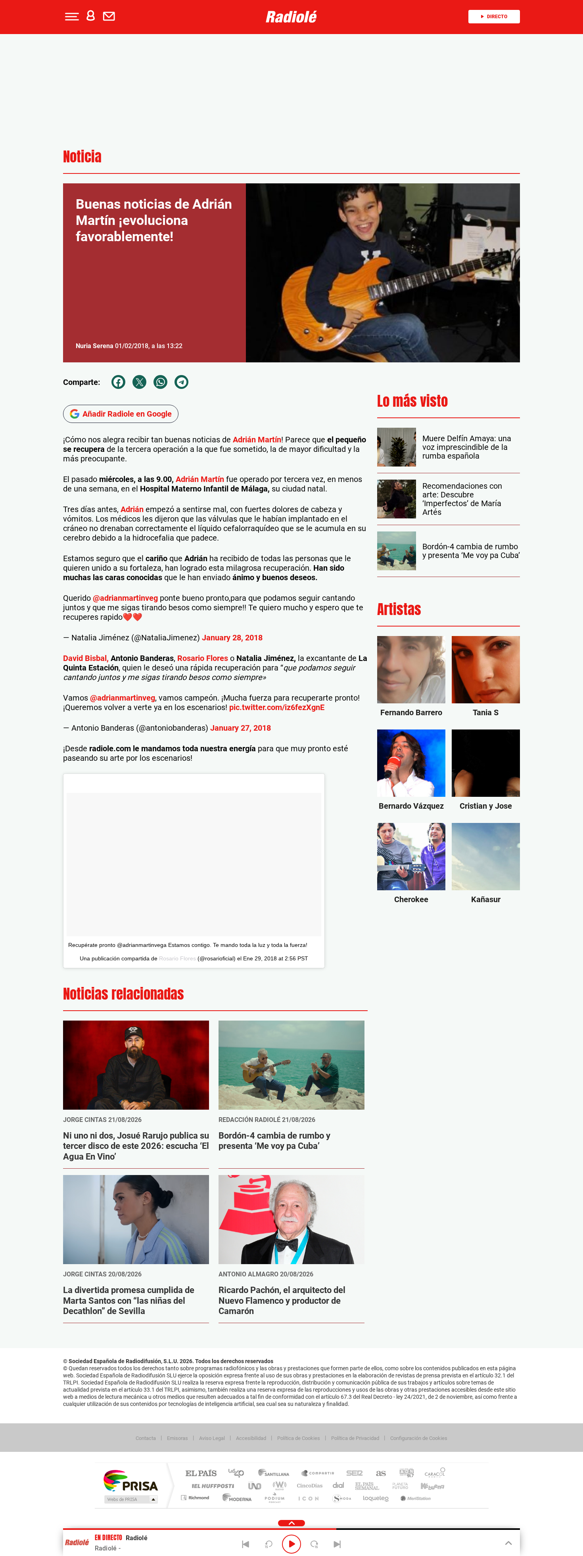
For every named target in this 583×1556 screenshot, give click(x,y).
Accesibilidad (251, 1438)
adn (403, 1474)
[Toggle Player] (508, 1543)
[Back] (245, 1544)
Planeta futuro (397, 1486)
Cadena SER (352, 1474)
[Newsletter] (110, 16)
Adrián (132, 509)
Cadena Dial (339, 1486)
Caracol (433, 1474)
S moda (341, 1498)
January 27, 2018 (240, 728)
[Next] (337, 1544)
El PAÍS (201, 1474)
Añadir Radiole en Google (127, 414)
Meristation (414, 1498)
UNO (255, 1486)
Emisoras (177, 1438)
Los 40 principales (239, 1474)
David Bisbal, (86, 658)
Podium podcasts (274, 1498)
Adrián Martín (257, 439)
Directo (497, 16)
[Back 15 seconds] (268, 1544)
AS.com (377, 1474)
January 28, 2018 (232, 637)
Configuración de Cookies (418, 1438)
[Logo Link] (291, 16)
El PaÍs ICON (308, 1498)
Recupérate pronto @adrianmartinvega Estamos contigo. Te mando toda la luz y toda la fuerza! (187, 945)
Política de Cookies (298, 1438)
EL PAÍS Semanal (368, 1486)
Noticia (82, 156)
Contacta (146, 1438)
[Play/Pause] (291, 1544)
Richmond (196, 1498)
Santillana (276, 1474)
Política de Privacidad (355, 1438)
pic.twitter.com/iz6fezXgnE (276, 707)
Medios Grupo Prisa (130, 1499)
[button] (71, 16)
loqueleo (376, 1498)
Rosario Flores (202, 658)
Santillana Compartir (318, 1474)
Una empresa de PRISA (130, 1480)
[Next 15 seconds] (314, 1544)
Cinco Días (308, 1486)
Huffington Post (211, 1486)
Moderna (235, 1498)
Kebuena (425, 1486)
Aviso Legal (212, 1438)
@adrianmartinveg (125, 598)
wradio (278, 1486)
